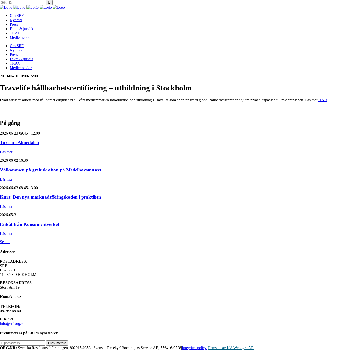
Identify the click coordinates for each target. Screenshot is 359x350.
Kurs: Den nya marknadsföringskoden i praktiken (50, 197)
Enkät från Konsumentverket (29, 224)
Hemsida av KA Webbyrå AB (231, 348)
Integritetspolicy (194, 348)
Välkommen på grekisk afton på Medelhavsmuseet (50, 169)
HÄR (322, 100)
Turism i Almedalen (19, 142)
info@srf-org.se (12, 323)
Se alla (5, 242)
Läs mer (6, 152)
